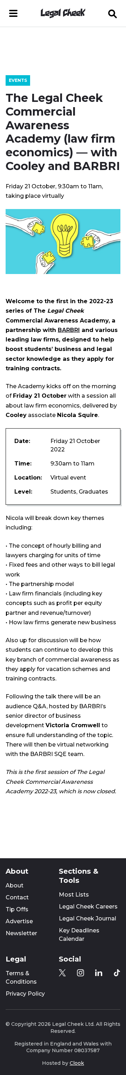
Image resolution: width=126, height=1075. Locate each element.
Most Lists (74, 894)
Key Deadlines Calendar (79, 934)
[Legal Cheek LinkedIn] (98, 972)
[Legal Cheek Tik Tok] (116, 972)
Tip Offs (17, 909)
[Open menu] (13, 13)
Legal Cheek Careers (88, 906)
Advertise (19, 921)
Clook (77, 1063)
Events (18, 80)
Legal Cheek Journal (87, 918)
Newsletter (21, 933)
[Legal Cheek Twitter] (62, 972)
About (14, 885)
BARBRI (69, 329)
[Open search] (112, 13)
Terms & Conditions (21, 977)
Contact (17, 897)
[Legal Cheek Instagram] (80, 972)
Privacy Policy (25, 993)
